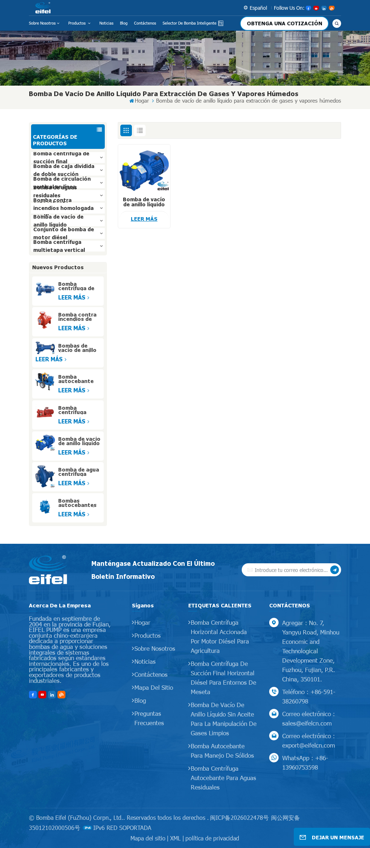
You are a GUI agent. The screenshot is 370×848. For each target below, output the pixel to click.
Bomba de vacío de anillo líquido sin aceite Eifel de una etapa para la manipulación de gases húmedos (79, 441)
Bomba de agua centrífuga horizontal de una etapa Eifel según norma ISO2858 (78, 472)
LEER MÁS (72, 297)
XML (175, 838)
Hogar (142, 100)
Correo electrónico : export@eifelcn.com (308, 740)
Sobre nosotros (42, 23)
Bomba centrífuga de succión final (61, 157)
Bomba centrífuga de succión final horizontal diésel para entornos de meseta (223, 677)
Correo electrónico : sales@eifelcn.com (308, 718)
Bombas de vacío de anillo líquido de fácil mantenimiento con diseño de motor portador (78, 348)
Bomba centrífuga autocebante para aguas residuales (223, 777)
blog (140, 700)
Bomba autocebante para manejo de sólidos (222, 750)
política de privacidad (212, 838)
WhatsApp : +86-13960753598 (305, 762)
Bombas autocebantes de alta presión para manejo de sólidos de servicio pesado (79, 503)
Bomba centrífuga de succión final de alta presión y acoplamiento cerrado (79, 286)
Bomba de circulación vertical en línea (62, 182)
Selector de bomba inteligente (189, 23)
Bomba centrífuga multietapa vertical (59, 246)
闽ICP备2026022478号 (239, 817)
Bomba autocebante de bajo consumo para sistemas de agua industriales (77, 379)
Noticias (106, 23)
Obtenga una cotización (284, 23)
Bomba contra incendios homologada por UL (63, 208)
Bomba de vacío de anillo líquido (58, 220)
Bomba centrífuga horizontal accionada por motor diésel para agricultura (220, 636)
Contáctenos (145, 23)
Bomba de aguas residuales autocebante (55, 195)
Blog (124, 23)
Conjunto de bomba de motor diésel (63, 233)
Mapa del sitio (153, 687)
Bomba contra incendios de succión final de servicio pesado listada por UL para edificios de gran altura (79, 317)
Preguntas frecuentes (149, 718)
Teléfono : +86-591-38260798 (308, 696)
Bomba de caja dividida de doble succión (63, 170)
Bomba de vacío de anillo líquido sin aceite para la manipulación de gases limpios (224, 719)
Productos (77, 23)
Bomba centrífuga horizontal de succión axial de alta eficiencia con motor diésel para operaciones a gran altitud (77, 410)
